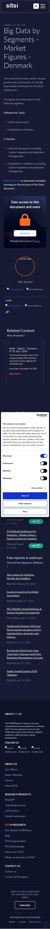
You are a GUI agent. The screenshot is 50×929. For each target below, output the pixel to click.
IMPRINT (12, 922)
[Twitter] (11, 749)
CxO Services (12, 810)
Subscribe (25, 905)
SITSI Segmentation (15, 841)
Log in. (36, 241)
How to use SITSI (14, 852)
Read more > (15, 373)
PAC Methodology (14, 846)
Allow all (25, 496)
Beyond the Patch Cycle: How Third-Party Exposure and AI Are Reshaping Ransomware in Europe (25, 654)
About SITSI (11, 785)
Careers (9, 780)
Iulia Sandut (25, 282)
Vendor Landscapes (15, 816)
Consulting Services (15, 805)
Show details (36, 488)
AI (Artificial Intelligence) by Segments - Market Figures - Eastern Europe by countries (22, 535)
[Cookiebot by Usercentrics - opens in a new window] (36, 415)
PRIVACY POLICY (35, 922)
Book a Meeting (13, 774)
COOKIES (22, 922)
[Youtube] (38, 749)
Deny (25, 511)
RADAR (10, 799)
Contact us (10, 871)
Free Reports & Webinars (18, 830)
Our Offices (11, 769)
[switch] (43, 463)
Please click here (12, 180)
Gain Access (25, 233)
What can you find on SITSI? (20, 857)
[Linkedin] (25, 749)
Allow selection (25, 504)
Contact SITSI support (16, 876)
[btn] (6, 343)
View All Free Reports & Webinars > (25, 564)
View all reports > (16, 335)
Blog (7, 835)
